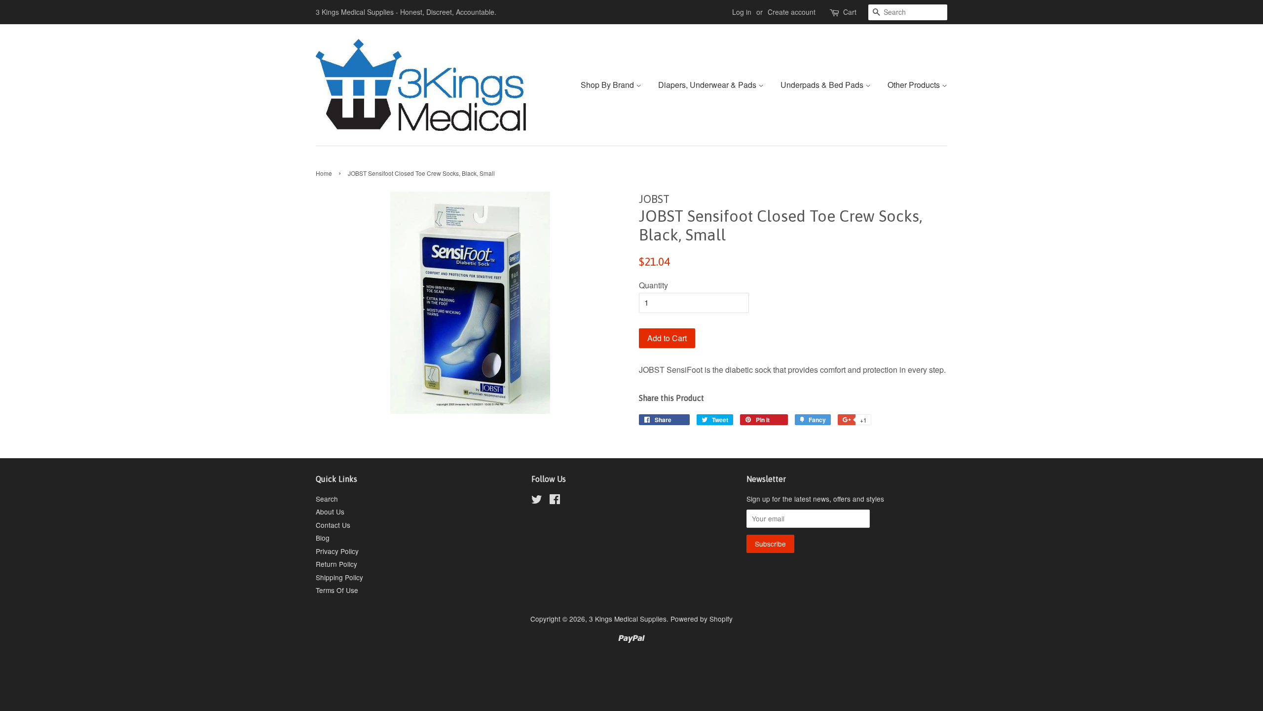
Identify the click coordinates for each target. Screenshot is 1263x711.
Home (324, 173)
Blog (323, 538)
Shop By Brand (608, 84)
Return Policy (336, 564)
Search (327, 499)
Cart (849, 12)
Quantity (653, 285)
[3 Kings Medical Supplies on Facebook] (554, 501)
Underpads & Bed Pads (822, 84)
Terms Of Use (337, 590)
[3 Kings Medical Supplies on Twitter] (536, 501)
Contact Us (333, 525)
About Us (330, 511)
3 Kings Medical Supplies (628, 619)
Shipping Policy (339, 577)
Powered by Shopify (701, 619)
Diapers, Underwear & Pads (708, 84)
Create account (792, 12)
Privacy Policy (337, 551)
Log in (741, 12)
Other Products (915, 84)
